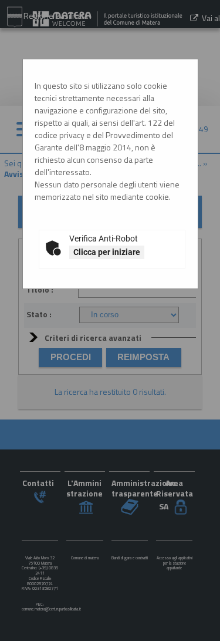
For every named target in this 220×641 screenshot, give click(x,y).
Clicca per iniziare (106, 252)
